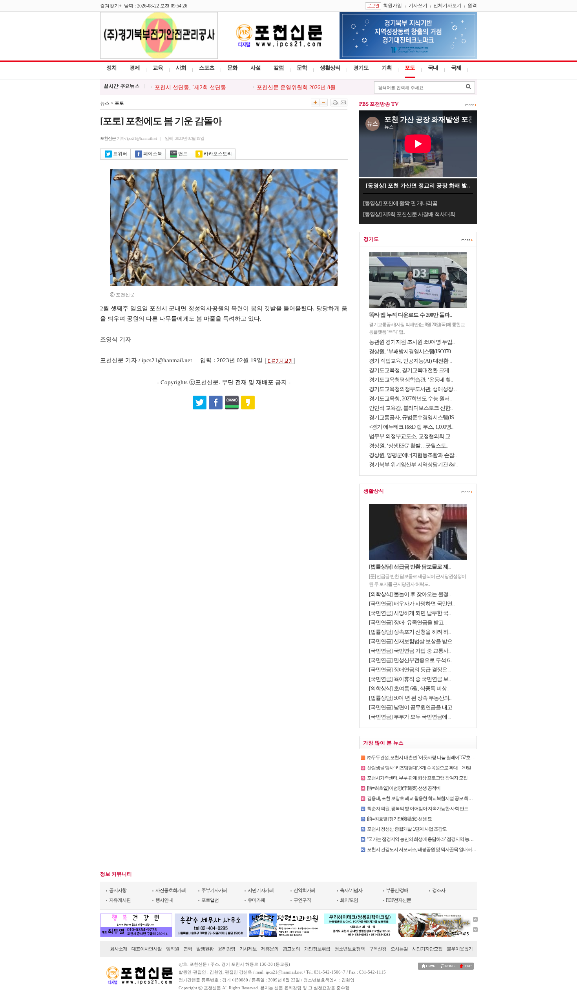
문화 (232, 68)
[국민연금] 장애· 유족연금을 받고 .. (408, 622)
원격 (472, 5)
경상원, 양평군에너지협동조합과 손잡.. (412, 455)
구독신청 (377, 949)
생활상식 (330, 68)
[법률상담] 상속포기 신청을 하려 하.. (410, 632)
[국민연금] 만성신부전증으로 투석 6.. (410, 660)
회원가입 (392, 5)
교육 (158, 68)
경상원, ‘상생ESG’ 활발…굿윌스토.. (408, 446)
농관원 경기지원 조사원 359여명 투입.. (412, 342)
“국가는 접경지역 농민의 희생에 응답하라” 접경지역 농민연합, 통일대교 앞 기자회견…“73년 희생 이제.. (463, 839)
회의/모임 (349, 900)
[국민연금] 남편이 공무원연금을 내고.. (412, 707)
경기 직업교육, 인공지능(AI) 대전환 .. (410, 361)
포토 (410, 68)
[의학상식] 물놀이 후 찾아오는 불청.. (410, 594)
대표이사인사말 (146, 949)
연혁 (187, 949)
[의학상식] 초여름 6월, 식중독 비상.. (409, 689)
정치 (111, 68)
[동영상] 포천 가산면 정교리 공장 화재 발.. (418, 186)
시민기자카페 (261, 890)
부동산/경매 (397, 890)
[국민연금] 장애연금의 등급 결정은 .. (410, 670)
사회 (181, 68)
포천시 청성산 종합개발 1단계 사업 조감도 (407, 829)
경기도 (361, 68)
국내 (433, 68)
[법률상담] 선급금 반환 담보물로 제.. (410, 567)
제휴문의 (269, 949)
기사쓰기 (418, 5)
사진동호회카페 (170, 890)
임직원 (172, 949)
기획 (387, 68)
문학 (302, 68)
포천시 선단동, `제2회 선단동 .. (193, 87)
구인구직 (302, 900)
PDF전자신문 (398, 900)
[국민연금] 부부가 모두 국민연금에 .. (410, 717)
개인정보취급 (317, 949)
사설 (255, 68)
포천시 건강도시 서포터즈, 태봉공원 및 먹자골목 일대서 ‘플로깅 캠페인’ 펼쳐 (438, 849)
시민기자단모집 (427, 949)
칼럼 (279, 68)
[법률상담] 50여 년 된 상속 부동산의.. (410, 698)
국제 (456, 68)
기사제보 (248, 949)
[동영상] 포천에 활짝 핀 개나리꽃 (400, 203)
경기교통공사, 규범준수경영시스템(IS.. (412, 417)
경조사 (438, 890)
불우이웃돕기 (460, 949)
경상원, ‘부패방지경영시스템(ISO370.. (411, 351)
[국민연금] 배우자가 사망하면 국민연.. (412, 604)
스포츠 (206, 68)
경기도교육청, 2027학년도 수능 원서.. (410, 399)
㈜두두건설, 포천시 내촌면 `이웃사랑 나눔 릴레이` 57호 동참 (423, 757)
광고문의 (291, 949)
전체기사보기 (447, 5)
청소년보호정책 (349, 949)
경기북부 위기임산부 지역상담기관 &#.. (413, 465)
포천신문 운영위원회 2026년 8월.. (298, 87)
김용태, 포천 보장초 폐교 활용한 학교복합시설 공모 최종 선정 (424, 798)
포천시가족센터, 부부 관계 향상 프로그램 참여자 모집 (417, 778)
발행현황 (205, 949)
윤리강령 (226, 949)
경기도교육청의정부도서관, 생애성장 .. (412, 389)
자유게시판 (120, 900)
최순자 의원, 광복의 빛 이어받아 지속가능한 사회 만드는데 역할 (426, 808)
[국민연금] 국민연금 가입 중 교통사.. (410, 651)
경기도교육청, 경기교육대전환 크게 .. (411, 370)
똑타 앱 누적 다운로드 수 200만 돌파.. (410, 315)
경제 (135, 68)
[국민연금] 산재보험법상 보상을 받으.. (412, 641)
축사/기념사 (351, 890)
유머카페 (256, 900)
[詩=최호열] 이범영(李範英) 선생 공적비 (403, 788)
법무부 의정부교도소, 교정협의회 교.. (411, 436)
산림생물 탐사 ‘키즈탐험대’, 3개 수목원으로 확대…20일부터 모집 (428, 767)
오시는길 (399, 949)
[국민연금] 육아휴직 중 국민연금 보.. (410, 679)
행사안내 (164, 900)
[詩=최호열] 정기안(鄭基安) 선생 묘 (399, 819)
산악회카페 (304, 890)
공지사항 (117, 890)
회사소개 (118, 949)
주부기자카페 (214, 890)
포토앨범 (210, 900)
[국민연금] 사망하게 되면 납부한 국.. (410, 613)
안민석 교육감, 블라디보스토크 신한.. (411, 408)
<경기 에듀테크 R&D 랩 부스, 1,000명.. (411, 427)
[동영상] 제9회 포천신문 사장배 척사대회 (409, 214)
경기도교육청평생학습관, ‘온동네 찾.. (411, 380)
